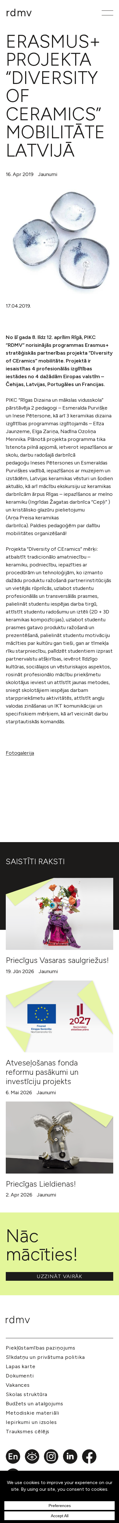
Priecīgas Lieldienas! (41, 1184)
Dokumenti (20, 1376)
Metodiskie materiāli (33, 1413)
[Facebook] (89, 1456)
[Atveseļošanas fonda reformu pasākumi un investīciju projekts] (59, 1016)
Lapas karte (21, 1366)
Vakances (18, 1385)
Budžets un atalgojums (34, 1403)
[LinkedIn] (70, 1456)
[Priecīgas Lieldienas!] (59, 1138)
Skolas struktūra (26, 1394)
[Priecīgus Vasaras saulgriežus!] (59, 914)
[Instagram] (51, 1456)
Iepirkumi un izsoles (31, 1422)
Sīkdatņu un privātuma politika (45, 1357)
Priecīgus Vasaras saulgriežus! (57, 960)
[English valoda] (13, 1456)
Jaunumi (47, 174)
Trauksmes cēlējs (27, 1431)
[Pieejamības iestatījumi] (32, 1456)
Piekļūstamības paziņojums (40, 1348)
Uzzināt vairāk (60, 1276)
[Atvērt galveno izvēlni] (107, 12)
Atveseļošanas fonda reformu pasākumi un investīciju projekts (42, 1072)
